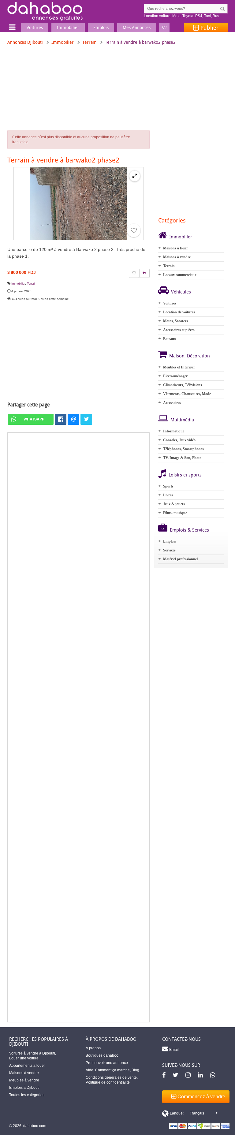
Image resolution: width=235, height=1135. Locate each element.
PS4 (198, 16)
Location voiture (157, 16)
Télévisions (193, 385)
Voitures (169, 303)
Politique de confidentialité (108, 1082)
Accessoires (172, 403)
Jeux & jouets (174, 504)
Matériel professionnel (180, 559)
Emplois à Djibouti (24, 1087)
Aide (89, 1070)
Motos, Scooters (175, 321)
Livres (168, 495)
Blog (135, 1070)
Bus (216, 16)
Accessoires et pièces (179, 330)
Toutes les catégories (26, 1095)
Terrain (89, 42)
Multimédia (182, 419)
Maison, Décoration (189, 356)
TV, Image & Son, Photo (182, 458)
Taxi (207, 16)
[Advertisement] (78, 727)
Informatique (173, 431)
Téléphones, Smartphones (183, 449)
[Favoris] (164, 27)
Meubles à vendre (24, 1080)
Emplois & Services (189, 530)
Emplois (169, 541)
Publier (208, 27)
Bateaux (169, 339)
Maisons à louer (175, 248)
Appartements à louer (27, 1065)
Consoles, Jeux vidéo (179, 440)
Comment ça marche (112, 1070)
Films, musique (175, 513)
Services (169, 550)
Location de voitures (179, 312)
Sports (168, 486)
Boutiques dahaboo (102, 1055)
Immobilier (62, 42)
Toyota (187, 16)
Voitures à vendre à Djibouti (32, 1053)
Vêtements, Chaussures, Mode (187, 394)
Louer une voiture (24, 1058)
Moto (176, 16)
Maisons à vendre (177, 257)
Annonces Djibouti (25, 42)
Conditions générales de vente (111, 1077)
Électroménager (175, 376)
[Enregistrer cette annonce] (133, 230)
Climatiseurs (173, 385)
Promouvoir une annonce (107, 1063)
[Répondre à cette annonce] (144, 273)
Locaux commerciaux (179, 275)
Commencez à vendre (200, 1096)
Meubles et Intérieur (179, 367)
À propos (93, 1048)
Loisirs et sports (185, 475)
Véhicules (181, 292)
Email (173, 1049)
